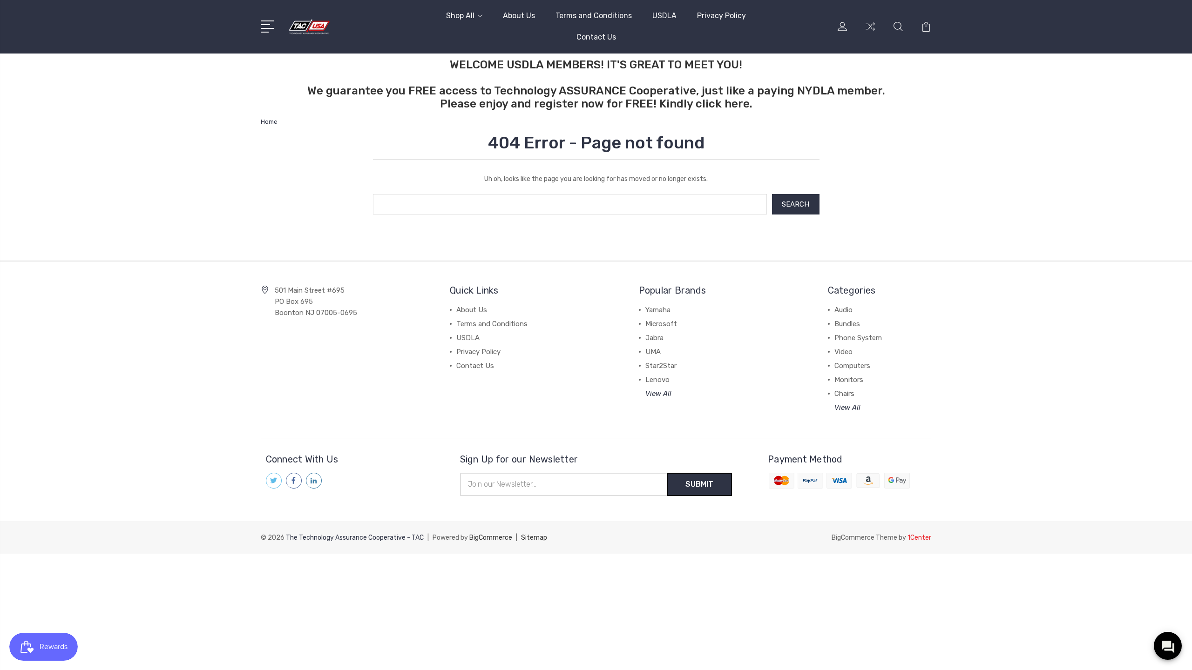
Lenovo (657, 379)
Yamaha (657, 310)
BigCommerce (490, 538)
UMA (653, 352)
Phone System (858, 338)
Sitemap (534, 538)
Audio (843, 310)
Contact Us (596, 37)
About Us (519, 15)
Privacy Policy (721, 15)
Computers (852, 366)
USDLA (664, 15)
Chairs (844, 393)
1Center (919, 538)
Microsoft (661, 324)
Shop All (460, 15)
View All (658, 393)
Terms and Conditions (593, 15)
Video (843, 352)
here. (738, 103)
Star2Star (661, 366)
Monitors (848, 379)
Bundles (847, 324)
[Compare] (870, 32)
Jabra (654, 338)
